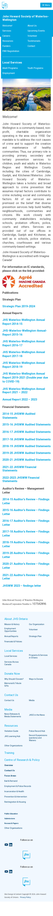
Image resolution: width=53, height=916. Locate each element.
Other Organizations (13, 745)
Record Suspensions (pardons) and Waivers (38, 738)
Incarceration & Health (14, 791)
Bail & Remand (10, 781)
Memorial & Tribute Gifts (12, 684)
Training (9, 752)
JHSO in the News (37, 715)
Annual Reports (11, 636)
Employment (8, 73)
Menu (47, 5)
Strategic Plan (35, 636)
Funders (6, 46)
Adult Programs (10, 68)
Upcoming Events (36, 30)
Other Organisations (13, 828)
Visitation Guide (11, 731)
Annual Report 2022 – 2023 (19, 399)
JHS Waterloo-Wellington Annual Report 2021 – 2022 (23, 390)
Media (31, 700)
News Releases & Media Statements (12, 715)
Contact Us (11, 695)
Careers (6, 36)
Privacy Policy (25, 897)
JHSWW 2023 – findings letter (21, 585)
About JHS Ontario (16, 619)
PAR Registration (10, 51)
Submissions (9, 819)
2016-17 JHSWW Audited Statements (26, 432)
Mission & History (12, 624)
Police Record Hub (37, 731)
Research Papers (11, 823)
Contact (31, 46)
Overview (8, 765)
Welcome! (7, 25)
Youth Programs (35, 68)
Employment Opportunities (10, 629)
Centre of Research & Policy (22, 759)
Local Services (13, 650)
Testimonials (34, 41)
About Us (32, 25)
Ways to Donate (36, 679)
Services (6, 30)
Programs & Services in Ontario (38, 656)
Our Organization (36, 624)
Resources (7, 41)
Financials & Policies (13, 641)
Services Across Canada (11, 663)
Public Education (11, 814)
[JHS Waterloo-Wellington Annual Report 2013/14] (22, 313)
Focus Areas (10, 776)
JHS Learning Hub (12, 736)
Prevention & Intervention (15, 797)
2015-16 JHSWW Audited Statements (26, 424)
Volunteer (32, 36)
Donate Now (12, 673)
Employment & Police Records (17, 786)
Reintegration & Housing (15, 802)
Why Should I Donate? (14, 679)
